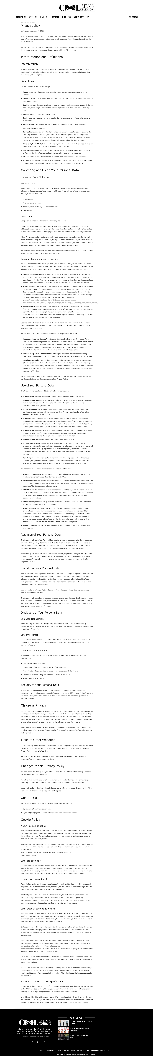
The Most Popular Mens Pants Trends (81, 1022)
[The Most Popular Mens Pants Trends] (63, 1023)
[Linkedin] (38, 1042)
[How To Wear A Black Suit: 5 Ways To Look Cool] (63, 1037)
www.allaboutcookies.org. (79, 1002)
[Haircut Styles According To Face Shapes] (63, 1030)
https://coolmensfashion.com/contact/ (64, 813)
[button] (134, 17)
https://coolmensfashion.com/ (75, 157)
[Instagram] (32, 1042)
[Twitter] (44, 1042)
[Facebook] (25, 1042)
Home (23, 22)
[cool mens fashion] (76, 7)
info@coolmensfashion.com (39, 1037)
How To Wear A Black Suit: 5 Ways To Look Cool (80, 1036)
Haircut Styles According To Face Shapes (81, 1029)
